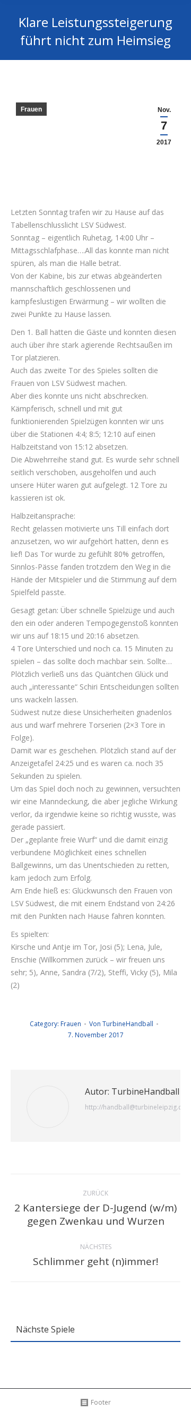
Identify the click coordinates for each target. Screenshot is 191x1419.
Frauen (31, 109)
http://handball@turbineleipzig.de (135, 1107)
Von (121, 1023)
